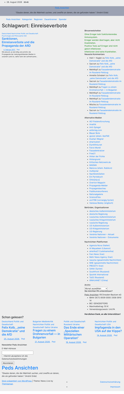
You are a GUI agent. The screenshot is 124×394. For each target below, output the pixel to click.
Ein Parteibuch (96, 177)
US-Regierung (95, 231)
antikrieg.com (95, 130)
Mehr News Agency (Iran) (101, 257)
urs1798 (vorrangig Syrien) (101, 200)
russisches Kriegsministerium (102, 220)
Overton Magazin (97, 182)
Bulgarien (37, 321)
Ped (18, 50)
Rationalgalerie (96, 194)
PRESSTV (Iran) (96, 266)
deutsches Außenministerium (102, 211)
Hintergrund (94, 159)
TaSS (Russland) (96, 277)
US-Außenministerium (99, 225)
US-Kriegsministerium (99, 228)
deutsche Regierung (98, 214)
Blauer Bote (94, 133)
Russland (68, 324)
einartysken (94, 142)
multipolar (94, 171)
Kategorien (27, 19)
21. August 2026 (42, 342)
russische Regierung (98, 223)
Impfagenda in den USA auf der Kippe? (108, 329)
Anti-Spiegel (95, 127)
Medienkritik (47, 321)
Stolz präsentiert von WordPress (17, 381)
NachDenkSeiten (97, 174)
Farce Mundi (95, 147)
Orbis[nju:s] (94, 179)
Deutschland (6, 33)
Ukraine (54, 327)
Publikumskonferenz (98, 191)
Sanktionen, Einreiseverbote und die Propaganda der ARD (18, 42)
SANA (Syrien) (95, 268)
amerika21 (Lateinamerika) (101, 251)
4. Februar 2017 (10, 50)
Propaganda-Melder (98, 185)
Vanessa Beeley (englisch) (101, 203)
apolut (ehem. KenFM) (99, 136)
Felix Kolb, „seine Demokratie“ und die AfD (13, 331)
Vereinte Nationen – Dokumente (103, 237)
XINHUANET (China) (98, 280)
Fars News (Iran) (96, 254)
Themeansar (7, 384)
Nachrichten (16, 33)
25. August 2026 (12, 339)
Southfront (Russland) (99, 271)
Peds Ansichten (62, 7)
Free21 (92, 153)
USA (25, 36)
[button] (118, 19)
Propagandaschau (97, 188)
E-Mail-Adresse (9, 348)
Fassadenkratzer (97, 150)
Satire (48, 327)
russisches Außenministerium (102, 217)
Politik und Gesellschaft (29, 33)
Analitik (92, 124)
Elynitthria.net (95, 145)
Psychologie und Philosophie (12, 36)
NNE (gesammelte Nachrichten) (103, 263)
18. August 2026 (73, 342)
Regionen (38, 19)
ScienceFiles (95, 197)
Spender (62, 19)
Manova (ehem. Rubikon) (100, 168)
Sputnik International (98, 274)
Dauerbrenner (50, 19)
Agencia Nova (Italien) (99, 245)
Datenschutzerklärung (110, 382)
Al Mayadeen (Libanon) (100, 248)
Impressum (115, 387)
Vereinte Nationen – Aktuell (101, 234)
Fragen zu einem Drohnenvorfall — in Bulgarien (46, 334)
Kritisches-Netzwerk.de (100, 162)
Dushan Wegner (96, 139)
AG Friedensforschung (99, 121)
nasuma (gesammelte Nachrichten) (105, 260)
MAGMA (93, 165)
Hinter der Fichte (97, 156)
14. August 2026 (104, 335)
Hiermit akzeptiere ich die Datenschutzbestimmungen (15, 357)
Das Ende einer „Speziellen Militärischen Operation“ (74, 333)
